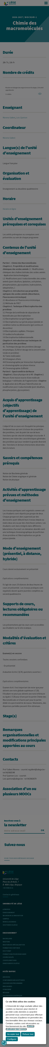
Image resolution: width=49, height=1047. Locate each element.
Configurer (11, 1039)
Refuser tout (27, 1034)
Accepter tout (13, 1034)
